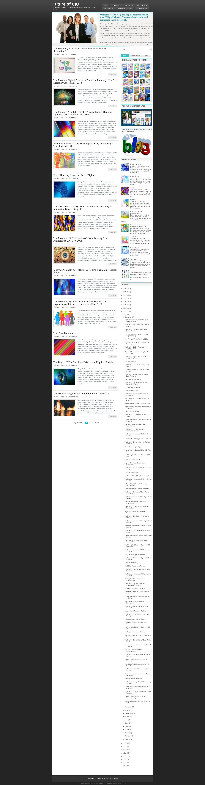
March (127, 733)
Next (97, 423)
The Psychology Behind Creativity (135, 632)
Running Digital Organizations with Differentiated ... (135, 502)
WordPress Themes (92, 783)
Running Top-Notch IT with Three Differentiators (135, 579)
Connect (146, 55)
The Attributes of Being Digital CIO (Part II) (138, 439)
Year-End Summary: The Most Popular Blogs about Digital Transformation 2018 (83, 144)
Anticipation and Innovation (133, 379)
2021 (125, 305)
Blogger (115, 778)
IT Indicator (133, 237)
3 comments (73, 86)
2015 (125, 750)
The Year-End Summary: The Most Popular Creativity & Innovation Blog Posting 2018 (82, 207)
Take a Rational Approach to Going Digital (137, 403)
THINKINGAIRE (116, 5)
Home (106, 5)
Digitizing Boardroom (125, 8)
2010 (125, 766)
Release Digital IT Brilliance (133, 678)
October (127, 710)
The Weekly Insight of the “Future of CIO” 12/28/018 (81, 393)
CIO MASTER (129, 5)
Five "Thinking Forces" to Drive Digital (74, 175)
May (126, 726)
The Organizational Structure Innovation (137, 488)
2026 (125, 289)
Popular (125, 55)
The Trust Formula (63, 333)
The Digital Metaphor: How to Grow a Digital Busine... (136, 623)
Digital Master (142, 5)
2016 (125, 746)
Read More (113, 74)
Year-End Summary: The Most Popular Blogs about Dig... (137, 335)
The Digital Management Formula (135, 566)
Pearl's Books (135, 55)
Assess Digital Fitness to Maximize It (136, 611)
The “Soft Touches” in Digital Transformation (133, 650)
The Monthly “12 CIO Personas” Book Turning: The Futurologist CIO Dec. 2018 (80, 239)
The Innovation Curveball (132, 460)
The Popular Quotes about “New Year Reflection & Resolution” (79, 49)
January (127, 739)
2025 (125, 292)
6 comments (73, 365)
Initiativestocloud (135, 188)
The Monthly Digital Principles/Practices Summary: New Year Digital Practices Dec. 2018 (85, 81)
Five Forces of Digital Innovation (135, 555)
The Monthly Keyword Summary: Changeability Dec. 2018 (135, 584)
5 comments (73, 244)
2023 (125, 298)
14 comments (73, 54)
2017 (125, 743)
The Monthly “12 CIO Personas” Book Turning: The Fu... (136, 347)
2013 (125, 756)
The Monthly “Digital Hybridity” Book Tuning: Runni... (136, 330)
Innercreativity (134, 247)
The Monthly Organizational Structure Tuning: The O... (136, 357)
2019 (125, 311)
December (128, 317)
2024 (125, 295)
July (126, 720)
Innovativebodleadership (137, 164)
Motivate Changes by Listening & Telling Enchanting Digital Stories (85, 271)
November (128, 707)
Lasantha (109, 783)
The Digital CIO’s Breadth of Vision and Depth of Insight (83, 362)
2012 (125, 759)
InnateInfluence (134, 176)
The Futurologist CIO (131, 390)
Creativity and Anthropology (133, 387)
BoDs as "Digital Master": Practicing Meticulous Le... (136, 484)
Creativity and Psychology (133, 447)
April (126, 729)
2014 (125, 753)
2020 (125, 308)
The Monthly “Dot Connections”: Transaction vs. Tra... (134, 430)
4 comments (73, 117)
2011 (125, 763)
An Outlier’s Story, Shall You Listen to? (137, 476)
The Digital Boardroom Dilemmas (135, 588)
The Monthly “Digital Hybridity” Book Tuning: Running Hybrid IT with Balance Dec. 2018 (82, 113)
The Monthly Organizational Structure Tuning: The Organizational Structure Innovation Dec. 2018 (79, 302)
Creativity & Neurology (131, 472)
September (128, 713)
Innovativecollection (136, 271)
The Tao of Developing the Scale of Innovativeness (135, 425)
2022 (125, 301)
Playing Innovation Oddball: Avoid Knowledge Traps (135, 697)
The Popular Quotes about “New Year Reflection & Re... (136, 320)
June (127, 723)
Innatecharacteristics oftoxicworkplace (136, 212)
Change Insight (142, 8)
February (128, 736)
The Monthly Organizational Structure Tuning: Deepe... (136, 507)
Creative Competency (131, 563)
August (127, 716)
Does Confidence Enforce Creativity (136, 619)
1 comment (72, 307)
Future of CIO (65, 4)
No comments (73, 178)
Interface (132, 199)
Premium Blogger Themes (119, 783)
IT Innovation (108, 8)
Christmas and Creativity (132, 411)
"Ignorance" (133, 259)
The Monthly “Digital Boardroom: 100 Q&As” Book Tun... (136, 383)
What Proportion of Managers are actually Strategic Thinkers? (140, 225)
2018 (125, 314)
